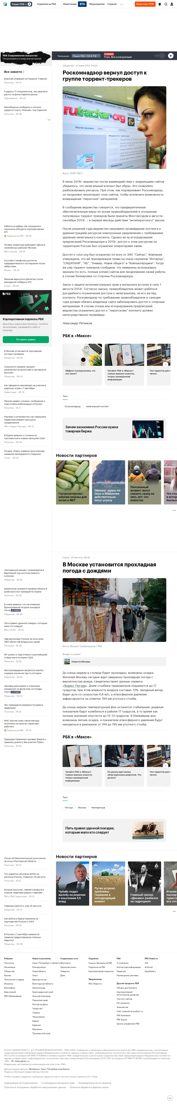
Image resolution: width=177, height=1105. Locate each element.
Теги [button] (65, 396)
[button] (160, 4)
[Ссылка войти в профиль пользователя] (172, 4)
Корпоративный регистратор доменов (128, 993)
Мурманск (37, 1029)
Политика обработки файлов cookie (89, 1086)
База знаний (10, 991)
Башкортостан (39, 979)
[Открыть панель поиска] (166, 4)
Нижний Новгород (41, 995)
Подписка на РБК (96, 966)
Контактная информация (129, 966)
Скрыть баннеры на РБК (100, 962)
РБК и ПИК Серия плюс (15, 896)
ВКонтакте (65, 962)
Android (149, 966)
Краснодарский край (42, 991)
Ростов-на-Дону (40, 1004)
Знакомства (122, 1006)
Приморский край (41, 1033)
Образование (10, 98)
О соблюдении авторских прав (57, 1082)
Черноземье (38, 1016)
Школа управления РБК (128, 1023)
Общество (9, 357)
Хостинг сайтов (124, 998)
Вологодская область (42, 983)
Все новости (13, 71)
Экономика (9, 966)
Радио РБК (18, 4)
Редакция (121, 971)
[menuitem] (46, 4)
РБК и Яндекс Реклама (15, 426)
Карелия (36, 1024)
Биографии (9, 987)
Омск (35, 975)
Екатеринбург (39, 966)
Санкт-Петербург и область (46, 962)
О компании (122, 962)
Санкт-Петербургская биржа (55, 1068)
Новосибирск (39, 971)
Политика (9, 82)
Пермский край (40, 1000)
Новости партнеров (76, 455)
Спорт (7, 285)
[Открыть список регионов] (160, 4)
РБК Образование (13, 995)
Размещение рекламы (127, 975)
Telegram (65, 971)
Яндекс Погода (75, 685)
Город (66, 557)
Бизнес (7, 269)
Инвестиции (10, 391)
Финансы (8, 983)
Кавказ (35, 1020)
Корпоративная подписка (101, 971)
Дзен (62, 975)
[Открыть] (25, 4)
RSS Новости (95, 983)
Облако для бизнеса (127, 987)
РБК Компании (124, 1015)
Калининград (38, 987)
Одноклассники (68, 966)
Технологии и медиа (14, 979)
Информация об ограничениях (21, 1082)
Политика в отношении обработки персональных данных (35, 1086)
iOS (146, 962)
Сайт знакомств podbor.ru (130, 1011)
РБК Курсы (122, 1019)
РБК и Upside (10, 251)
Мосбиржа (34, 1068)
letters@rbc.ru (22, 1060)
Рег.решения (123, 1002)
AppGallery (150, 971)
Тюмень (36, 1012)
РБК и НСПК (10, 629)
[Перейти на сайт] (26, 58)
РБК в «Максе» (77, 336)
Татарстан (37, 1008)
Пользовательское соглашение (94, 1082)
